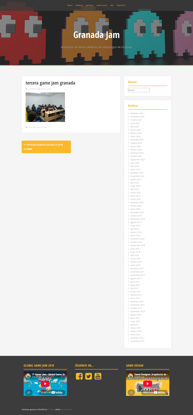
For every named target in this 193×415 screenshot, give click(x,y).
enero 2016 (135, 334)
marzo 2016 (136, 328)
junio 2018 (135, 248)
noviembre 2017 (137, 272)
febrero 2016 (136, 331)
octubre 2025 (136, 120)
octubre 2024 (136, 143)
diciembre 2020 (137, 202)
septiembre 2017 (138, 275)
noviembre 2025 (137, 116)
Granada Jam (96, 34)
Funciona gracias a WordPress (34, 409)
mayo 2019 (135, 225)
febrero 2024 (136, 149)
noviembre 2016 (137, 305)
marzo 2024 (136, 146)
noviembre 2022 (137, 176)
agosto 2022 (136, 179)
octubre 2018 (136, 242)
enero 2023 (135, 169)
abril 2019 (135, 229)
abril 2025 (135, 126)
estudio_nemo (45, 89)
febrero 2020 (136, 205)
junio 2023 (135, 163)
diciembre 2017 (137, 268)
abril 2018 (135, 255)
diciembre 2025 (137, 113)
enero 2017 (135, 298)
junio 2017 (135, 282)
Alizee (57, 409)
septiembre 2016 (138, 311)
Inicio (70, 5)
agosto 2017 (136, 278)
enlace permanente (38, 127)
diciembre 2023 (137, 153)
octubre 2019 (136, 215)
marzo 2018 (136, 258)
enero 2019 (135, 235)
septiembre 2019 (138, 219)
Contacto (121, 5)
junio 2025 (135, 123)
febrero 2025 (136, 133)
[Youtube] (98, 378)
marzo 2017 (136, 291)
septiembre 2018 (138, 245)
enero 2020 (135, 209)
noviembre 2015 (137, 341)
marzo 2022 (136, 192)
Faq (111, 5)
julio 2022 (135, 182)
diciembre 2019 (137, 212)
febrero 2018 (136, 262)
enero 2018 (135, 265)
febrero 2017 (136, 295)
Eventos (79, 5)
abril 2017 (135, 288)
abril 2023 (135, 166)
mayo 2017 (135, 285)
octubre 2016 (136, 308)
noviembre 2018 (137, 239)
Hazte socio (101, 5)
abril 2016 (135, 324)
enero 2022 (135, 196)
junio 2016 (135, 318)
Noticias (89, 5)
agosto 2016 (136, 314)
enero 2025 (135, 136)
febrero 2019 (136, 232)
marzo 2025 (136, 130)
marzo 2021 (136, 199)
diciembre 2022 (137, 172)
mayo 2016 (135, 321)
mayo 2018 (135, 252)
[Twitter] (88, 378)
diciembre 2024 (137, 139)
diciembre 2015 (137, 338)
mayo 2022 (135, 186)
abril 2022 (135, 189)
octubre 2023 (136, 156)
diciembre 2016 (137, 301)
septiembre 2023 (138, 159)
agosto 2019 (136, 222)
